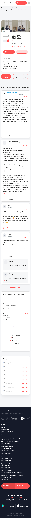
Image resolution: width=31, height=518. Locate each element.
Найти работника (6, 443)
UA (25, 418)
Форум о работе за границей (10, 441)
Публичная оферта (6, 470)
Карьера (3, 426)
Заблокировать (16, 340)
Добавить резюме (6, 486)
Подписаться (10, 51)
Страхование (5, 429)
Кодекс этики (5, 479)
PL (28, 418)
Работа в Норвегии (6, 458)
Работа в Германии (6, 457)
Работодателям (21, 2)
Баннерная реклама (7, 431)
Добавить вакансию (20, 486)
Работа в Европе (6, 453)
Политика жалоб (6, 477)
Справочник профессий (8, 445)
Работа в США (5, 465)
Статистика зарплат (7, 446)
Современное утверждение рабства (12, 475)
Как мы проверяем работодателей (11, 472)
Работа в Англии (6, 460)
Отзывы (25, 76)
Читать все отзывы (15, 287)
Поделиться (16, 343)
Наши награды (5, 433)
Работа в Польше (6, 455)
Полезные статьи (6, 448)
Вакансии (16, 76)
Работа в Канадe (6, 467)
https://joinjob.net (10, 308)
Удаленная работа (6, 464)
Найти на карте (5, 439)
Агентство (15, 298)
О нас (3, 424)
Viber (16, 326)
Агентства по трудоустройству (10, 438)
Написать (23, 51)
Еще (4, 193)
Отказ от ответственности (9, 474)
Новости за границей (7, 450)
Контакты (4, 434)
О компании (6, 76)
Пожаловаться (16, 338)
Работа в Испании (6, 462)
